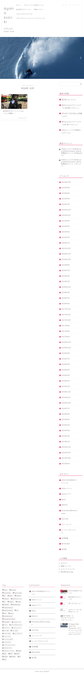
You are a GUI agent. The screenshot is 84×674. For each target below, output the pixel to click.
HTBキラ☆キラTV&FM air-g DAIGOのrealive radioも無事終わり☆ (71, 151)
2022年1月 (66, 243)
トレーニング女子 (8, 639)
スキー (5, 625)
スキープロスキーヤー (16, 625)
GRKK (10, 596)
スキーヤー (6, 627)
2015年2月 (66, 436)
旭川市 (17, 653)
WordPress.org (67, 572)
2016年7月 (66, 359)
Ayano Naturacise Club (24, 14)
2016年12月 (66, 342)
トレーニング (66, 524)
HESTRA (18, 596)
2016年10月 (66, 348)
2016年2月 (66, 381)
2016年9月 (66, 353)
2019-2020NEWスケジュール (69, 481)
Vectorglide (7, 622)
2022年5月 (66, 232)
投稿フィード (66, 566)
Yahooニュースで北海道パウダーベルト (71, 131)
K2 (4, 601)
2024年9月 (66, 187)
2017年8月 (66, 331)
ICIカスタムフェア (17, 598)
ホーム (18, 5)
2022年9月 (66, 221)
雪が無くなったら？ (69, 99)
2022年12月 (66, 210)
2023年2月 (66, 204)
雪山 (5, 659)
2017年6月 (66, 336)
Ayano (5, 590)
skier (5, 613)
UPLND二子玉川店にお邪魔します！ (72, 115)
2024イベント (67, 488)
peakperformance (8, 607)
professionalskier (8, 610)
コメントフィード (68, 569)
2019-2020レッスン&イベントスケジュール (30, 18)
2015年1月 (66, 441)
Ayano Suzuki (17, 593)
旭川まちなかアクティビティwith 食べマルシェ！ (71, 123)
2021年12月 (66, 248)
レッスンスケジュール (69, 531)
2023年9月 (66, 199)
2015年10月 (66, 403)
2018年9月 (66, 292)
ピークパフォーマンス (9, 645)
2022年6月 (66, 226)
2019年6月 (66, 276)
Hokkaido (6, 598)
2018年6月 (66, 303)
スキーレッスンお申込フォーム (34, 5)
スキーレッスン (17, 627)
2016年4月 (66, 375)
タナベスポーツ (18, 633)
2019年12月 (66, 254)
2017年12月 (66, 309)
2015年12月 (66, 392)
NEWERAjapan (16, 604)
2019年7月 (66, 270)
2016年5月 (66, 370)
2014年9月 (66, 463)
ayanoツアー (66, 494)
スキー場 (6, 630)
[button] (3, 58)
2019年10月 (66, 259)
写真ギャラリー (39, 9)
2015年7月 (66, 408)
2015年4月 (66, 425)
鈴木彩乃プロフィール (23, 9)
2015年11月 (66, 397)
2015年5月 (66, 419)
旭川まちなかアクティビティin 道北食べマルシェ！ (71, 106)
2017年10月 (66, 320)
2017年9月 (66, 325)
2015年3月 (66, 430)
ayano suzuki (9, 19)
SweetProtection (8, 616)
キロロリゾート (17, 622)
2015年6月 (66, 414)
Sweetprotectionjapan (9, 619)
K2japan (11, 601)
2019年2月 (66, 281)
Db (4, 596)
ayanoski (13, 590)
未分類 (64, 549)
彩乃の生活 (66, 544)
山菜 (5, 653)
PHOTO (65, 505)
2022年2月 (66, 237)
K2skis (19, 601)
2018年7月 (66, 298)
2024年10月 (66, 182)
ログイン (64, 563)
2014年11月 (66, 452)
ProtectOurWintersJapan (69, 512)
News (64, 499)
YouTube (65, 519)
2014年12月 (66, 447)
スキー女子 (15, 630)
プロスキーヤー (8, 648)
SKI (17, 610)
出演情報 (65, 538)
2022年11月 (66, 215)
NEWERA (6, 604)
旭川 (11, 653)
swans (11, 613)
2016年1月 (66, 386)
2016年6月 (66, 364)
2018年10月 (66, 287)
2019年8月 (66, 265)
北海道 (19, 650)
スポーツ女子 (7, 633)
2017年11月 (66, 314)
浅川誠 (5, 656)
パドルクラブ (7, 642)
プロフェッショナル (9, 650)
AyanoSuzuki (7, 593)
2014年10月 (66, 458)
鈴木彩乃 (13, 656)
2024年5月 (66, 193)
